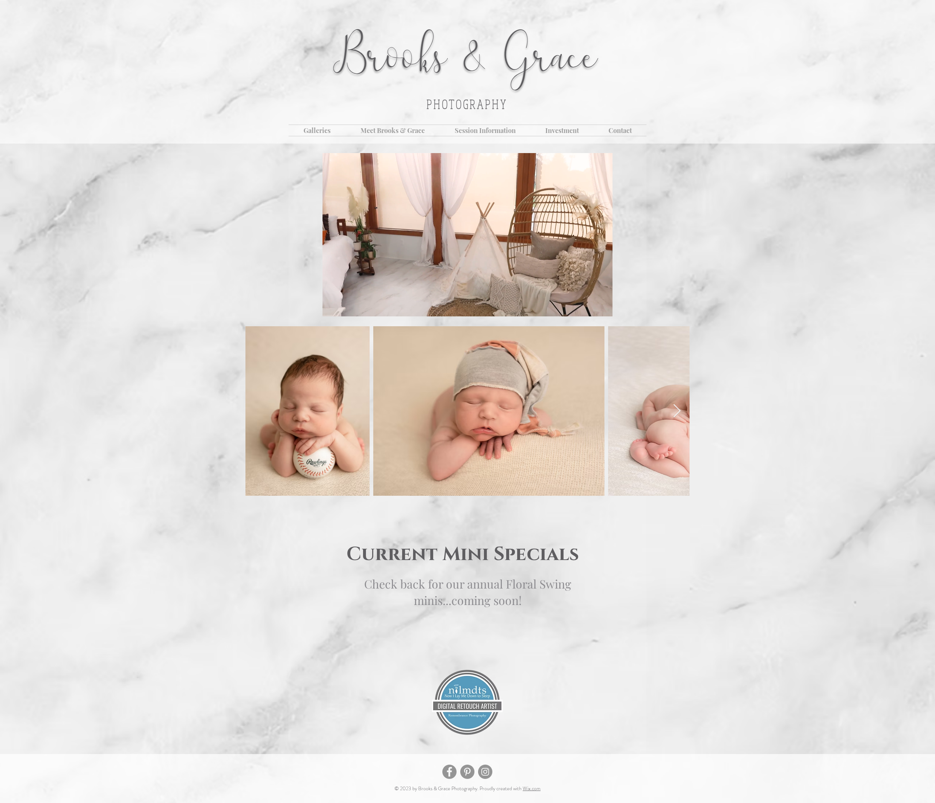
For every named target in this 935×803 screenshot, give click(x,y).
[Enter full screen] (602, 306)
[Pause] (332, 306)
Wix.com (532, 788)
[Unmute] (344, 306)
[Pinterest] (467, 772)
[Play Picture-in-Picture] (590, 306)
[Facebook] (449, 772)
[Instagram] (485, 772)
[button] (317, 130)
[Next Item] (677, 411)
